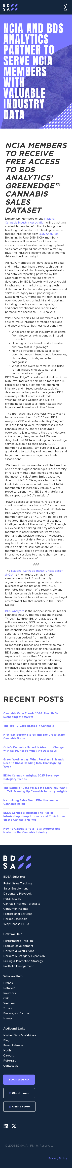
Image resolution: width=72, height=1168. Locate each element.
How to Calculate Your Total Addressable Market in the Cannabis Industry (31, 830)
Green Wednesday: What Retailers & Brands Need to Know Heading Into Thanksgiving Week (33, 763)
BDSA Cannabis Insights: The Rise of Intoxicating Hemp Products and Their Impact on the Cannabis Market (35, 816)
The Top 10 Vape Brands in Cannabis (28, 725)
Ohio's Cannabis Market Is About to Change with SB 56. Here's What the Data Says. (33, 749)
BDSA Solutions (14, 876)
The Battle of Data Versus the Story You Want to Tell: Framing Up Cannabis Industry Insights (35, 789)
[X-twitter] (13, 1126)
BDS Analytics (14, 611)
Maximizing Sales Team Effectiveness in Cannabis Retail (30, 802)
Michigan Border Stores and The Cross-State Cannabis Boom (34, 736)
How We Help (12, 934)
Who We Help (12, 976)
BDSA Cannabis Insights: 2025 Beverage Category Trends (31, 777)
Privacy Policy (57, 1158)
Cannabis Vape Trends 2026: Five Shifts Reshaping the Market (30, 715)
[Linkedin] (5, 1126)
